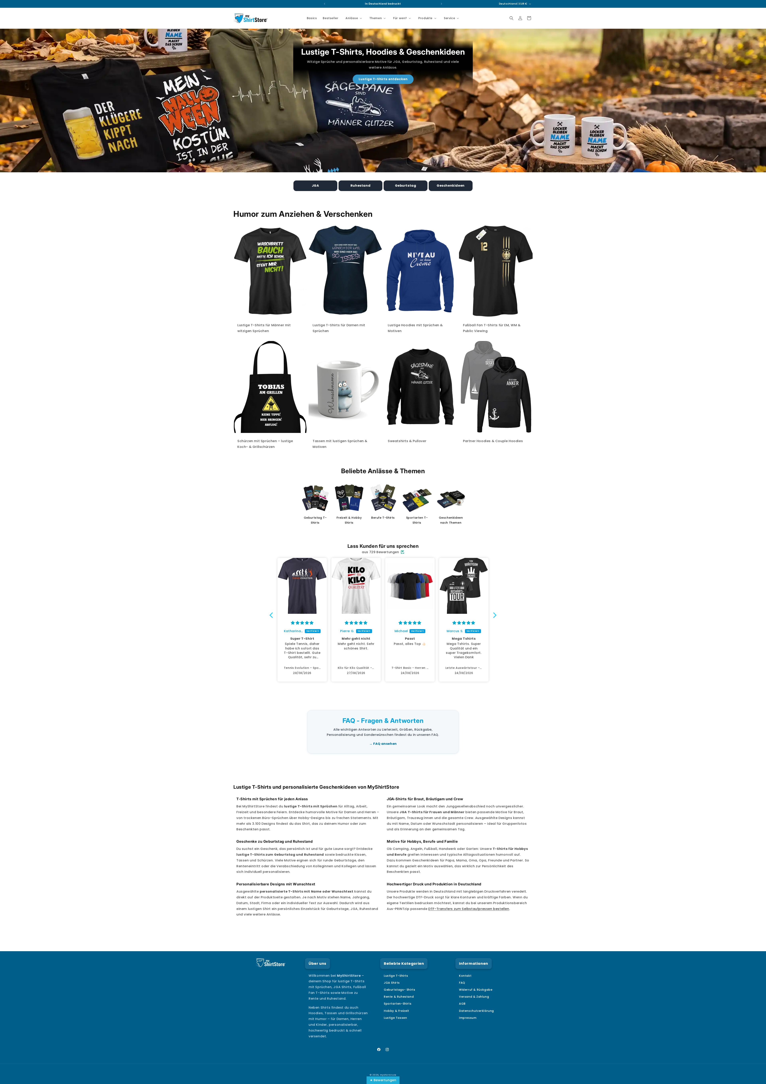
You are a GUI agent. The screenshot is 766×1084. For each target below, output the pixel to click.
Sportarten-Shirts (397, 1004)
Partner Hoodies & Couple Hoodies (493, 441)
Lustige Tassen (395, 1018)
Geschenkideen (451, 185)
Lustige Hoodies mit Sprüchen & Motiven (415, 328)
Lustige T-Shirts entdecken (383, 79)
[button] (353, 18)
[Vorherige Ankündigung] (324, 4)
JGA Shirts (392, 983)
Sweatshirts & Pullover (407, 441)
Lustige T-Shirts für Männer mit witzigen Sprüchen (264, 328)
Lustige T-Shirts (396, 976)
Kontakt (465, 976)
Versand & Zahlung (474, 997)
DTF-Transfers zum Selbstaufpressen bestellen (468, 909)
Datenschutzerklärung (476, 1011)
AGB (462, 1004)
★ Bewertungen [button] (383, 1080)
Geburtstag (405, 185)
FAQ (462, 983)
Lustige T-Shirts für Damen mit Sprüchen (339, 328)
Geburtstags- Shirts (399, 990)
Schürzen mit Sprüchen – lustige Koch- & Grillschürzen (265, 444)
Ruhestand (360, 185)
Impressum (467, 1018)
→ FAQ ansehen (383, 743)
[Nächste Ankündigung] (441, 4)
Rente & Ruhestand (399, 997)
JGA (315, 185)
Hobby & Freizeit (396, 1011)
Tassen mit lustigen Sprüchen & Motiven (340, 444)
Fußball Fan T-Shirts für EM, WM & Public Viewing (492, 328)
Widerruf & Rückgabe (475, 990)
